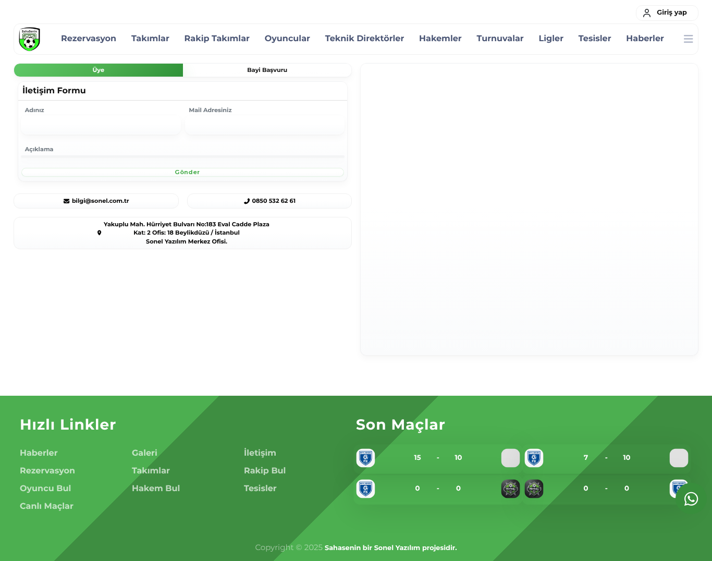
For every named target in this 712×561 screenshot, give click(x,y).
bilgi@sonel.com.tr (100, 200)
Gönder (186, 172)
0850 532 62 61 (274, 200)
